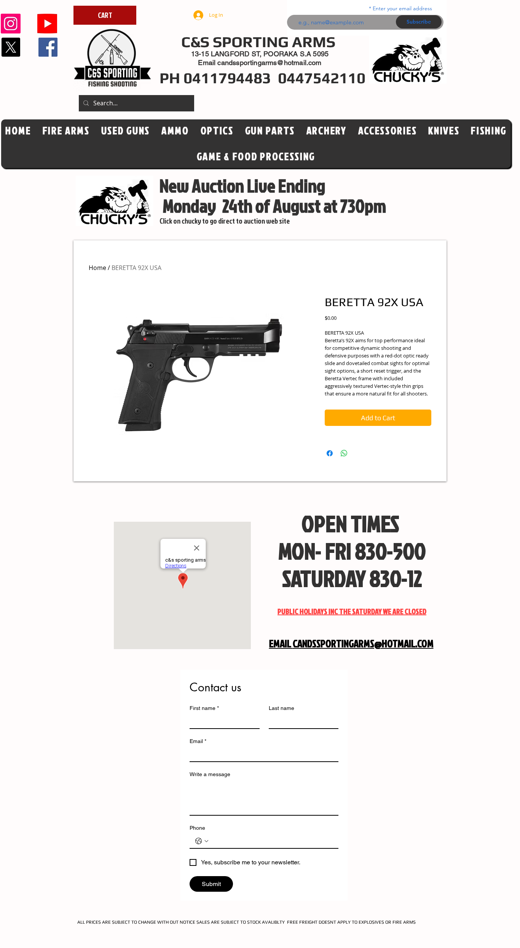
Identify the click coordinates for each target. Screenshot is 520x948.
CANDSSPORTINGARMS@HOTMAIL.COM (363, 643)
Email (198, 741)
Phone (197, 828)
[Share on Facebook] (329, 453)
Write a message (210, 774)
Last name (281, 708)
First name (204, 708)
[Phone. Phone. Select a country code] (201, 841)
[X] (10, 47)
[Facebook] (47, 47)
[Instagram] (11, 23)
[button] (217, 130)
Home (97, 268)
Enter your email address (402, 8)
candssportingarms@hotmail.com (269, 63)
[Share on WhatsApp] (344, 453)
